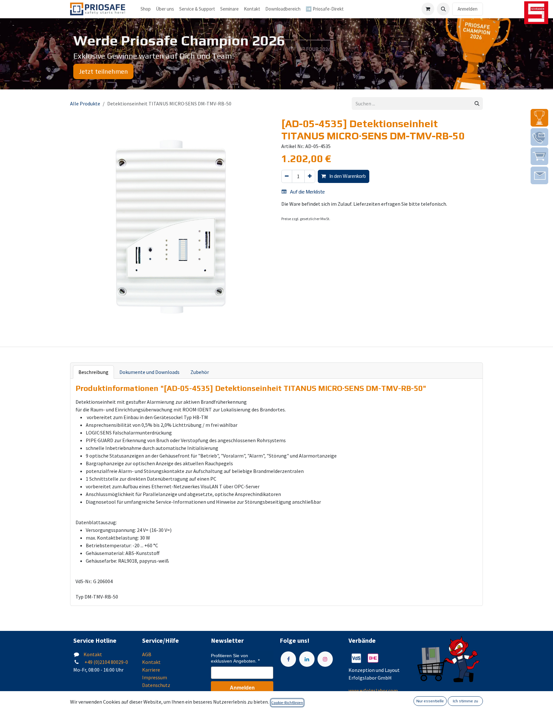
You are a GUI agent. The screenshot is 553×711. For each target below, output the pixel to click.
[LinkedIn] (307, 659)
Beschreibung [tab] (93, 372)
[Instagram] (325, 659)
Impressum (154, 677)
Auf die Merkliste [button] (307, 191)
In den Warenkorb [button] (347, 176)
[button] (443, 9)
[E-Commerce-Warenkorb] (427, 9)
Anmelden (467, 9)
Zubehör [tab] (199, 372)
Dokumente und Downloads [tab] (149, 372)
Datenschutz (156, 685)
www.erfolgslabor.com (373, 690)
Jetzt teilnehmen (103, 71)
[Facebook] (288, 659)
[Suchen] (477, 103)
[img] (539, 118)
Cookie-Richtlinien (287, 702)
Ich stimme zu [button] (465, 701)
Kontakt (93, 654)
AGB (146, 654)
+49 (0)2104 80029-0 (106, 662)
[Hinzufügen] (309, 176)
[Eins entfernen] (286, 176)
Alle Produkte (85, 103)
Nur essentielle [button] (430, 701)
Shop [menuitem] (145, 9)
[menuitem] (165, 9)
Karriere (151, 669)
